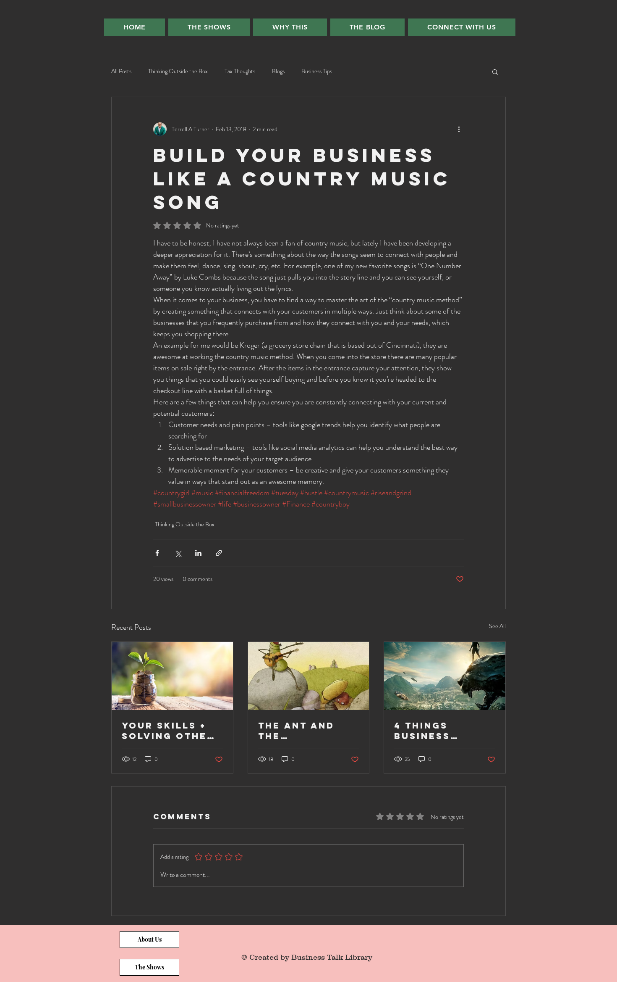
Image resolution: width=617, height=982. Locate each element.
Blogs (278, 71)
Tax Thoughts (240, 71)
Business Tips (316, 71)
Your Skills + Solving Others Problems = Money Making (172, 730)
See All (497, 626)
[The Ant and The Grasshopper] (308, 676)
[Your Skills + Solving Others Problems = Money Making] (172, 676)
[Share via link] (219, 553)
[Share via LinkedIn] (198, 553)
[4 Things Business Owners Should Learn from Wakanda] (444, 676)
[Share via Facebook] (157, 553)
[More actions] (459, 129)
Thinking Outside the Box (178, 71)
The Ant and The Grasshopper (300, 730)
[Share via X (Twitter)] (178, 553)
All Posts (121, 71)
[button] (495, 71)
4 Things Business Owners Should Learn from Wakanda (444, 730)
